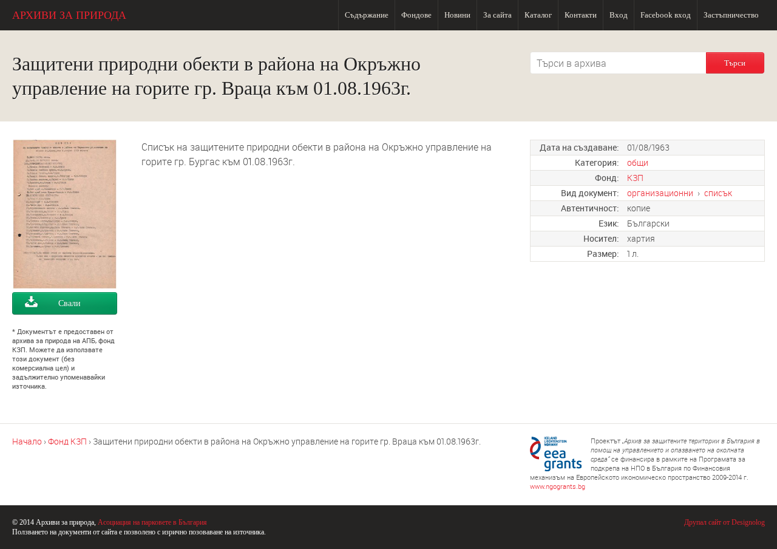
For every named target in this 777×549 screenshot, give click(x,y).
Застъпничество (731, 14)
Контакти (581, 14)
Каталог (538, 14)
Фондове (416, 14)
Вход (618, 14)
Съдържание (366, 14)
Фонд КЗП (67, 441)
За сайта (497, 14)
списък (718, 193)
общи (637, 162)
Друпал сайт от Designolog (724, 522)
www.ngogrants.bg (557, 486)
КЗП (635, 177)
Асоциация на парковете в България (152, 522)
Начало (27, 441)
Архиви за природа (69, 15)
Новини (457, 14)
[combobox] (618, 62)
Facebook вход (665, 14)
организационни (660, 193)
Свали (69, 303)
